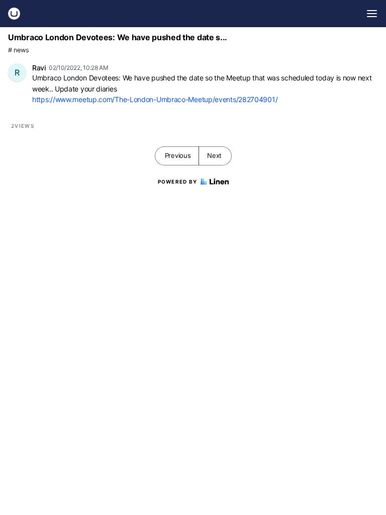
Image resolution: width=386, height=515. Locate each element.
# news (18, 50)
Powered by (178, 182)
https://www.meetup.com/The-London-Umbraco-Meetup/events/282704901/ (154, 99)
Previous (178, 155)
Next (214, 155)
